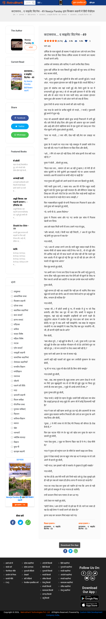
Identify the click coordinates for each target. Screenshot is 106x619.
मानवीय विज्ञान (19, 366)
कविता (16, 329)
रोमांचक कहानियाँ (20, 362)
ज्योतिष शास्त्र (19, 437)
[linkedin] (92, 578)
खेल (15, 428)
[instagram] (89, 573)
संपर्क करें (9, 567)
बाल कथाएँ (18, 315)
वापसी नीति (9, 578)
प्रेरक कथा (18, 305)
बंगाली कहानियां (66, 578)
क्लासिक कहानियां (21, 310)
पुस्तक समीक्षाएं (20, 409)
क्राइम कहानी (19, 451)
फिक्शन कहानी (19, 301)
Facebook (20, 118)
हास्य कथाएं (18, 319)
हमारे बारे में (9, 563)
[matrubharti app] (60, 2)
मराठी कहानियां (65, 571)
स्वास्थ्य (17, 376)
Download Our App (70, 545)
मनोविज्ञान (18, 371)
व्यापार (16, 423)
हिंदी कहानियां (65, 563)
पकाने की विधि (19, 385)
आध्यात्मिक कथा (20, 296)
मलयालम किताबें (47, 590)
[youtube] (86, 578)
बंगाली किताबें (46, 586)
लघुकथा (17, 291)
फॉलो (31, 47)
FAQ (7, 582)
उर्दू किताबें (45, 598)
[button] (33, 2)
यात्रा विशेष (18, 334)
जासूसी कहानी (19, 352)
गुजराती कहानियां (66, 567)
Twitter (21, 126)
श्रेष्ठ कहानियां (29, 563)
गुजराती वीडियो (29, 571)
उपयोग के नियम (11, 575)
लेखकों (26, 575)
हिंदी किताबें (46, 567)
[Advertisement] (19, 544)
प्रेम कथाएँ (18, 348)
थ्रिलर (16, 414)
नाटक (16, 343)
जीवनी (16, 381)
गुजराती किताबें (47, 571)
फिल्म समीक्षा (19, 399)
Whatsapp (21, 135)
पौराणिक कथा (19, 404)
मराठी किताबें (46, 575)
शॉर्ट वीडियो (28, 578)
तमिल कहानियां (66, 586)
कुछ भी (16, 446)
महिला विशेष (18, 338)
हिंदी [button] (39, 3)
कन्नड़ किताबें (46, 594)
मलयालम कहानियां (67, 582)
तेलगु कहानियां (65, 590)
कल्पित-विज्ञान (19, 418)
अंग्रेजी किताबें (47, 563)
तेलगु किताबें (46, 582)
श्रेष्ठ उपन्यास (28, 567)
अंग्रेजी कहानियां (66, 575)
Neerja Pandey (28, 41)
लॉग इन (92, 2)
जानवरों (17, 432)
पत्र (15, 390)
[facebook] (83, 573)
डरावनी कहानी (19, 395)
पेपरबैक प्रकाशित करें (31, 582)
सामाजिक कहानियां (21, 357)
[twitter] (95, 573)
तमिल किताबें (46, 578)
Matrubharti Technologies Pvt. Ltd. (36, 612)
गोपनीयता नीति (11, 571)
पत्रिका (17, 324)
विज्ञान (16, 442)
